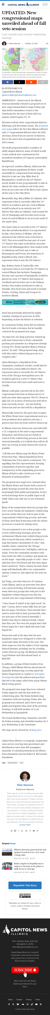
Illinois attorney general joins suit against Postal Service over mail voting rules (30, 852)
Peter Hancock (14, 43)
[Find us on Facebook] (9, 1004)
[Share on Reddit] (31, 82)
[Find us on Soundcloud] (22, 1004)
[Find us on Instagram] (27, 1004)
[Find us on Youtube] (36, 1004)
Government (12, 763)
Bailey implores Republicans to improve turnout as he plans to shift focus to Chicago (29, 866)
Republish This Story (25, 885)
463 (33, 872)
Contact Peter (25, 824)
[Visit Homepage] (23, 4)
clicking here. (35, 730)
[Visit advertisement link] (25, 302)
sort (21, 763)
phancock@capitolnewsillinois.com (19, 95)
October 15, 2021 (31, 43)
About (10, 999)
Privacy (29, 999)
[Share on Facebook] (7, 82)
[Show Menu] (3, 4)
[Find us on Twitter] (13, 1004)
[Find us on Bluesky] (18, 1004)
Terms (38, 999)
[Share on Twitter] (19, 82)
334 (33, 858)
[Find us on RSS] (41, 1004)
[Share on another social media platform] (42, 82)
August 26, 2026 (22, 858)
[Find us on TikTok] (32, 1004)
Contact (19, 999)
